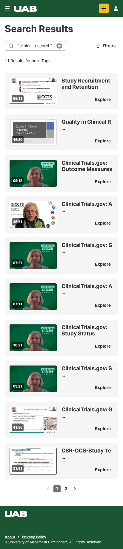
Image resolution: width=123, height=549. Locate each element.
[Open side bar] (7, 8)
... (86, 125)
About (10, 537)
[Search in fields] (59, 46)
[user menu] (116, 8)
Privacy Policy (34, 537)
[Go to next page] (75, 488)
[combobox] (35, 46)
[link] (104, 8)
